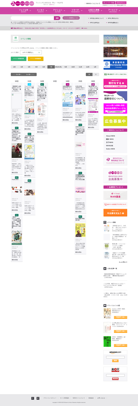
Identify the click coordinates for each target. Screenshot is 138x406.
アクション (57, 11)
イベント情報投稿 (18, 59)
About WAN (110, 136)
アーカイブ (112, 11)
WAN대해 (109, 146)
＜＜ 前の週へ (17, 74)
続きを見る (15, 122)
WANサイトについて (93, 3)
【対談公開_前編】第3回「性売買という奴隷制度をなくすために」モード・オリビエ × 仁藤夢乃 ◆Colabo (55, 28)
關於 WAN (110, 139)
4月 (29, 67)
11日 (29, 81)
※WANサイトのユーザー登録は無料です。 (114, 5)
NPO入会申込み (94, 22)
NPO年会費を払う (113, 22)
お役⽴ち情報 (93, 11)
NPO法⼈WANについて (97, 18)
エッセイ (40, 11)
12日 (42, 81)
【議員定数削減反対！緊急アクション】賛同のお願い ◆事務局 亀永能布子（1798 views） (115, 275)
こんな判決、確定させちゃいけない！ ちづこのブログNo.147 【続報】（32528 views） (115, 285)
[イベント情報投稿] (18, 59)
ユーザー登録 (109, 3)
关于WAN (109, 142)
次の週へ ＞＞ (30, 74)
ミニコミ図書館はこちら (71, 18)
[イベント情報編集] (35, 59)
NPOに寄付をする (113, 18)
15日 (80, 81)
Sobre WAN (110, 149)
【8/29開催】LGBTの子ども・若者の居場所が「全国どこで (119, 236)
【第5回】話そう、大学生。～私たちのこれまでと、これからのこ (119, 227)
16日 (93, 81)
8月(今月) (58, 67)
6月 (44, 67)
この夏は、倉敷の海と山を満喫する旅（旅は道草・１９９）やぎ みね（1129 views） (115, 294)
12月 (87, 67)
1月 (95, 67)
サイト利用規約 (64, 398)
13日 (55, 81)
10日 (17, 81)
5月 (36, 67)
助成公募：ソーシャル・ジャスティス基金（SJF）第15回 (119, 245)
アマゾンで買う (120, 317)
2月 (14, 67)
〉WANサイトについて (115, 130)
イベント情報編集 (35, 59)
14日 (67, 81)
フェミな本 (23, 11)
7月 (51, 67)
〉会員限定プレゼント (115, 187)
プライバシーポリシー (49, 398)
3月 (22, 67)
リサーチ (75, 11)
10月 (73, 67)
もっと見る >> (123, 262)
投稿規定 (91, 398)
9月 (66, 67)
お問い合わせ (101, 398)
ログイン (121, 3)
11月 (80, 67)
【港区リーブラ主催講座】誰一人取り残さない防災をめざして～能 (119, 254)
